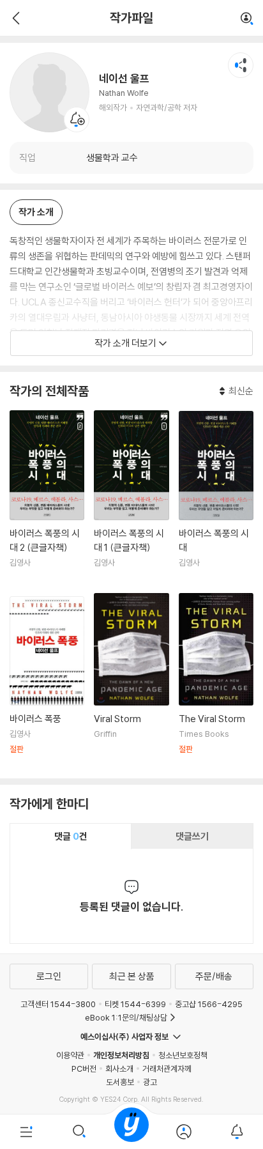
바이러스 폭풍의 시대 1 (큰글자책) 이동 (131, 496)
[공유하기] (240, 65)
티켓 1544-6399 (135, 1004)
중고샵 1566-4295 (209, 1004)
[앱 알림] (237, 1131)
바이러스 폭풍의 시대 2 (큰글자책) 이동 (47, 496)
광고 (150, 1082)
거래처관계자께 (167, 1068)
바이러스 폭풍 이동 (47, 682)
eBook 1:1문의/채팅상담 (126, 1017)
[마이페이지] (184, 1131)
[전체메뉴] (26, 1131)
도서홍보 (120, 1082)
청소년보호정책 (182, 1055)
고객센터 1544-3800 (58, 1004)
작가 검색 (247, 19)
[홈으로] (131, 1131)
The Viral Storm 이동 (216, 680)
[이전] (14, 18)
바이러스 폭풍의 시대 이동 (216, 497)
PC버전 (83, 1068)
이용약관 (70, 1055)
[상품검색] (78, 1131)
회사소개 (119, 1068)
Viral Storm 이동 (131, 681)
